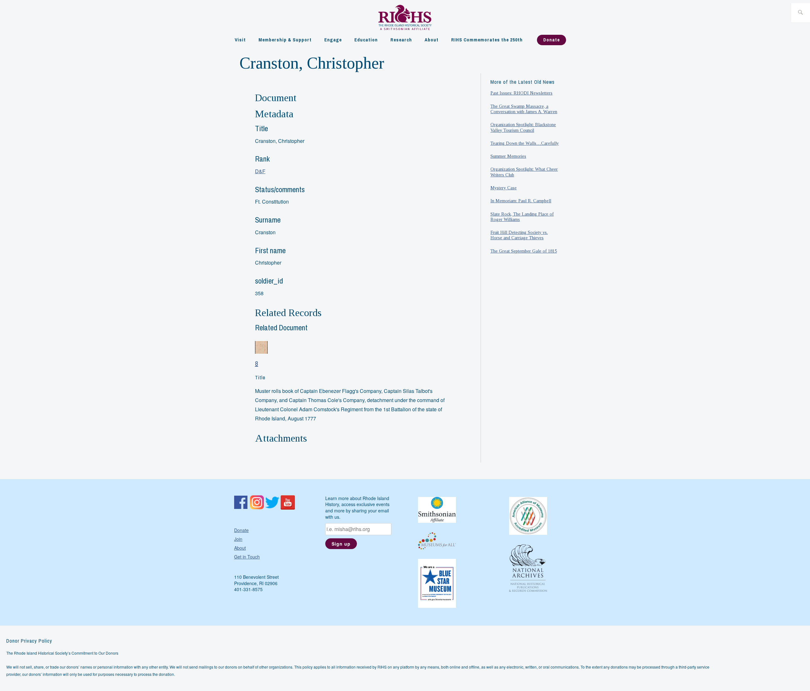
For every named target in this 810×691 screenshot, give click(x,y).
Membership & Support (285, 39)
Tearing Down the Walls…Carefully (524, 143)
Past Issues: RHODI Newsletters (521, 92)
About (432, 39)
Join (238, 539)
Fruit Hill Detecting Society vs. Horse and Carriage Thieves (519, 235)
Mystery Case (503, 187)
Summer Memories (508, 156)
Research (401, 39)
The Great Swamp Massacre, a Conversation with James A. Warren (523, 109)
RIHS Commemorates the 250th (487, 39)
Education (366, 39)
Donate (551, 39)
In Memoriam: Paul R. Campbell (520, 200)
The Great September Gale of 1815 (523, 251)
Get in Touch (247, 556)
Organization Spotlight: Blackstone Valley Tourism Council (523, 127)
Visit (240, 39)
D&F (260, 171)
